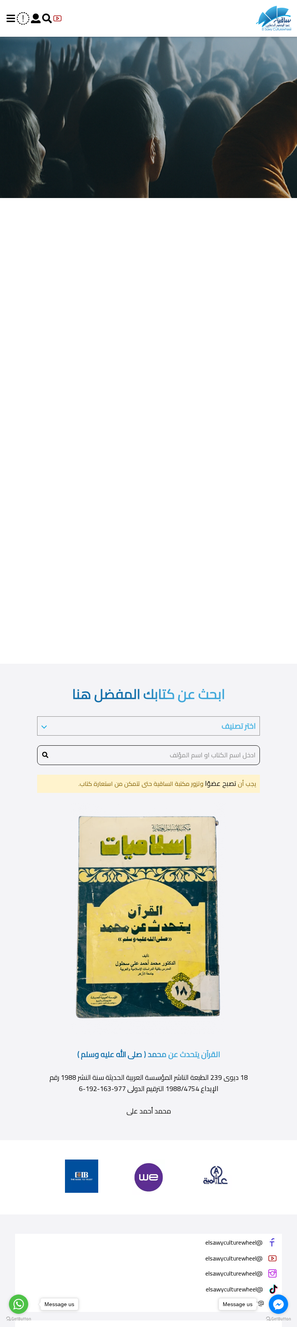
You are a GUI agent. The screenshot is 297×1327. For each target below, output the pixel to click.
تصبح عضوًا (219, 783)
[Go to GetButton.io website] (18, 1319)
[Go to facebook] (278, 1304)
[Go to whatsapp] (18, 1304)
